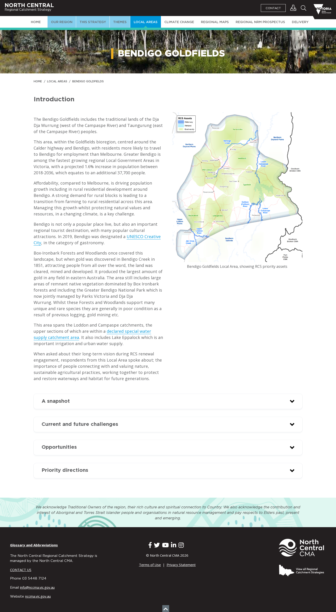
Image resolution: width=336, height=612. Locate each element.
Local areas (145, 22)
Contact (273, 8)
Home (36, 22)
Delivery (300, 22)
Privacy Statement (181, 564)
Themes (120, 22)
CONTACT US (20, 569)
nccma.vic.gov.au (38, 596)
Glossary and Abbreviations (34, 545)
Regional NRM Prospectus (260, 22)
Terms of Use (150, 564)
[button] (168, 401)
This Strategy (93, 22)
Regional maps (215, 22)
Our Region (61, 22)
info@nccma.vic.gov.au (37, 587)
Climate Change (179, 22)
